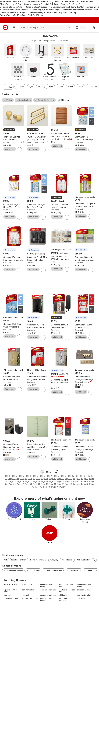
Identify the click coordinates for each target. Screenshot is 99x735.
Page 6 (42, 476)
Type (31, 87)
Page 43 (68, 484)
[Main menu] (13, 27)
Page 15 (20, 478)
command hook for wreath (84, 585)
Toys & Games (53, 7)
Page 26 (20, 481)
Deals (68, 9)
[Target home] (5, 27)
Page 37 (20, 484)
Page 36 (12, 484)
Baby (52, 4)
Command (79, 142)
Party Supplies (13, 9)
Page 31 (60, 481)
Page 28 (36, 481)
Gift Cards (32, 9)
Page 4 (28, 476)
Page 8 (56, 476)
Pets (10, 7)
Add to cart (9, 149)
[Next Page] (95, 87)
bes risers (7, 595)
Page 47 (38, 487)
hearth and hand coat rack (67, 591)
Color (70, 87)
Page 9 (63, 476)
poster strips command (63, 599)
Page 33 (76, 481)
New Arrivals (85, 9)
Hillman (54, 262)
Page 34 (84, 481)
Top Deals (17, 12)
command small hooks (46, 585)
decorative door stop (48, 590)
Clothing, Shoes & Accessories (59, 1)
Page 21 (68, 478)
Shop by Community (45, 9)
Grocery (27, 4)
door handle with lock (85, 595)
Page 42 (60, 484)
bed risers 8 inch (83, 590)
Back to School (23, 1)
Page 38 (28, 484)
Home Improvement (48, 40)
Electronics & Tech (67, 7)
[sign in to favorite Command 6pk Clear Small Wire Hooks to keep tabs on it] (19, 336)
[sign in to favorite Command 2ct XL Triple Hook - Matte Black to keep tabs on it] (43, 270)
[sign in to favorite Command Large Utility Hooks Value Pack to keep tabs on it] (19, 217)
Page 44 (76, 484)
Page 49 (54, 487)
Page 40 (44, 484)
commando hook (28, 590)
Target (33, 40)
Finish (60, 87)
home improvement (15, 570)
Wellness (21, 7)
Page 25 (12, 481)
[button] (9, 129)
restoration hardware (55, 570)
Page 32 (68, 481)
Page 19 (52, 478)
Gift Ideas (24, 9)
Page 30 (52, 481)
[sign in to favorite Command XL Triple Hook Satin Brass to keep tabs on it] (19, 389)
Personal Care (66, 4)
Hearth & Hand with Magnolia (9, 142)
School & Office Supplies (36, 7)
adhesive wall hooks (30, 598)
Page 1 (7, 476)
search (69, 27)
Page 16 (28, 478)
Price (40, 87)
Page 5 (35, 476)
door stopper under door (66, 585)
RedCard (18, 15)
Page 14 (12, 478)
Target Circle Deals (29, 12)
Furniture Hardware (19, 560)
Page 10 (70, 476)
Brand (50, 87)
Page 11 (78, 476)
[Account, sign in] (81, 27)
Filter (10, 87)
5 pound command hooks (11, 591)
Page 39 (36, 484)
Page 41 (52, 484)
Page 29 (44, 481)
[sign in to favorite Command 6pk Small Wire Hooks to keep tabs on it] (90, 337)
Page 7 (49, 476)
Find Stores (38, 15)
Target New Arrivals (8, 1)
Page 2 (14, 476)
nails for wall (27, 585)
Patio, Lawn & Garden (15, 4)
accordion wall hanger (46, 599)
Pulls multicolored (84, 560)
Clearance (75, 9)
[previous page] (42, 472)
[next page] (57, 472)
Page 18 (44, 478)
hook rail (25, 595)
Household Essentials (40, 4)
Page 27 (28, 481)
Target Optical (60, 9)
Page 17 (36, 478)
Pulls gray (54, 560)
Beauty (57, 4)
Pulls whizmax (67, 560)
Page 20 (60, 478)
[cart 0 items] (94, 27)
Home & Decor (78, 1)
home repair (35, 570)
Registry (10, 15)
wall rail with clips (10, 585)
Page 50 (63, 487)
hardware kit (76, 570)
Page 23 (84, 478)
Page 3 (21, 476)
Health (15, 7)
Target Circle (27, 15)
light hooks (63, 595)
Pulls (6, 560)
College (33, 1)
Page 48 (46, 487)
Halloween (41, 1)
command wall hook (48, 595)
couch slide (81, 598)
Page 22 (76, 478)
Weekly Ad (41, 12)
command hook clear (12, 598)
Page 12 (86, 476)
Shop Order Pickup (54, 12)
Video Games (81, 7)
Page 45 (84, 484)
